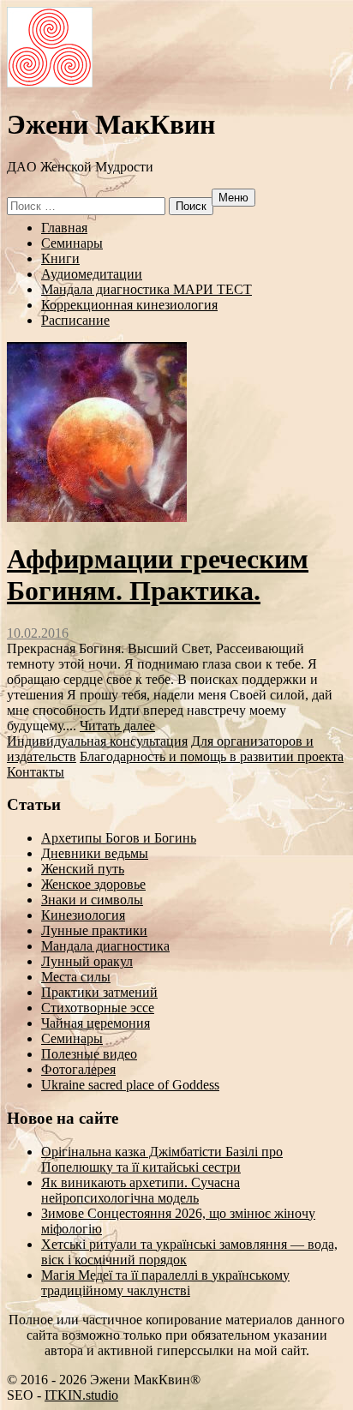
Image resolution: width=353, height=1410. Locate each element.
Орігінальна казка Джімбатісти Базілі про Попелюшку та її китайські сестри (162, 1159)
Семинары (72, 243)
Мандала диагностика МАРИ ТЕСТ (146, 289)
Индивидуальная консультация (97, 741)
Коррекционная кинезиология (129, 304)
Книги (60, 258)
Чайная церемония (95, 1023)
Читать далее (117, 725)
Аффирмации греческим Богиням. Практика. (157, 574)
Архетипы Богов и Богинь (118, 838)
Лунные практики (94, 930)
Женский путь (82, 868)
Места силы (76, 976)
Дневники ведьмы (94, 853)
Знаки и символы (92, 899)
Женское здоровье (93, 884)
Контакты (35, 772)
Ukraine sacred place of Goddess (130, 1084)
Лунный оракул (87, 961)
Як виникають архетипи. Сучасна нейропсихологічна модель (140, 1190)
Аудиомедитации (91, 274)
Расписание (75, 320)
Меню (233, 197)
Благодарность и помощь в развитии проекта (212, 756)
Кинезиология (83, 915)
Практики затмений (99, 992)
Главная (64, 227)
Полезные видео (89, 1054)
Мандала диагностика (105, 946)
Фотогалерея (78, 1069)
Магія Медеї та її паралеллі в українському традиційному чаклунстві (165, 1283)
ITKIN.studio (81, 1395)
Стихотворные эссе (97, 1007)
